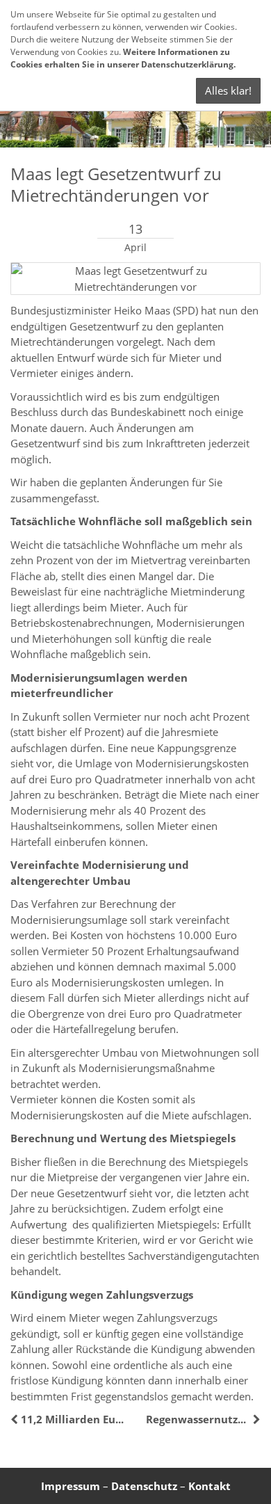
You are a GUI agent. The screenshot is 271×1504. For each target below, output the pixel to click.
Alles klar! (228, 90)
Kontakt (209, 1486)
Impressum (70, 1486)
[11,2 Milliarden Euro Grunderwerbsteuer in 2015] (15, 1419)
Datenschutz (144, 1486)
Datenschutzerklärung (187, 64)
